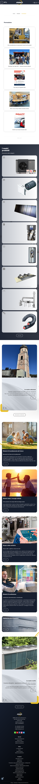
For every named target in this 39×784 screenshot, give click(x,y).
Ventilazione (19, 760)
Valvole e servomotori (19, 777)
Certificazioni (19, 779)
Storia (19, 750)
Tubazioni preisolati (19, 768)
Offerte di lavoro (19, 751)
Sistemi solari (19, 740)
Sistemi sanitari (19, 775)
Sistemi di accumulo (19, 764)
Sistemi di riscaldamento (19, 738)
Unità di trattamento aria (19, 771)
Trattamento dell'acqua (19, 770)
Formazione (24, 13)
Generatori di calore (19, 758)
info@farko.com (21, 729)
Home (14, 13)
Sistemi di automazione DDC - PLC (19, 772)
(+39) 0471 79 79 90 (20, 726)
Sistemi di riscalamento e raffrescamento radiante (19, 765)
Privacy (12, 782)
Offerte (19, 778)
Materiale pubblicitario (19, 752)
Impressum (16, 782)
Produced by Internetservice (23, 782)
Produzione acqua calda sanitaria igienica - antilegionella (19, 763)
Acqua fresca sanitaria (19, 741)
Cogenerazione (19, 774)
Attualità (18, 13)
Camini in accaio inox (19, 767)
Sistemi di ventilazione (19, 743)
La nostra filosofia (19, 748)
